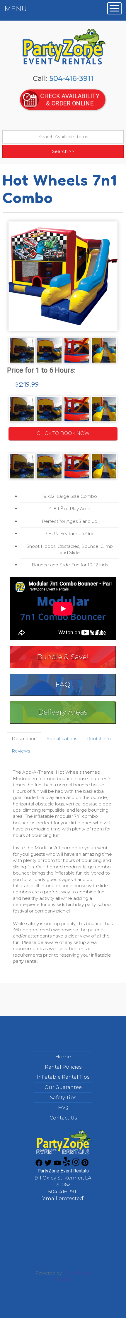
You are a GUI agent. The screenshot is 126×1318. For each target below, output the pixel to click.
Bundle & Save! (62, 657)
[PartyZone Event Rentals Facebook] (38, 1164)
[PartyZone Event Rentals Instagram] (75, 1164)
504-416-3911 (71, 78)
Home (63, 1057)
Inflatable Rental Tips (63, 1077)
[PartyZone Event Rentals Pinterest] (84, 1164)
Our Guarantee (63, 1087)
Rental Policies (63, 1067)
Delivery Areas (62, 712)
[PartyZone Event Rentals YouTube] (57, 1164)
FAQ (62, 684)
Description (24, 738)
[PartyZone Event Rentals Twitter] (48, 1164)
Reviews (21, 751)
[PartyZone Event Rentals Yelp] (66, 1164)
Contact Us (63, 1118)
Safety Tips (63, 1097)
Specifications (62, 738)
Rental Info (99, 738)
